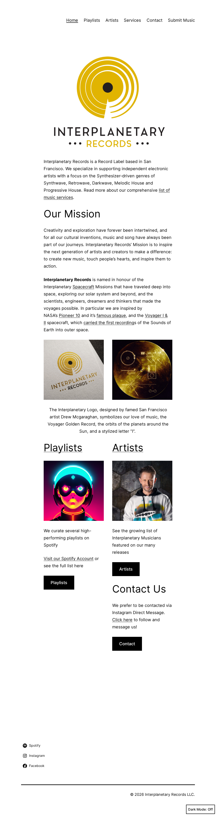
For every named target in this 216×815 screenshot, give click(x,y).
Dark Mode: (197, 809)
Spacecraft (83, 286)
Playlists (92, 20)
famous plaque (111, 315)
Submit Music (181, 20)
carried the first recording (109, 322)
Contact (154, 20)
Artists (111, 20)
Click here (122, 619)
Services (132, 20)
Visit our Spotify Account (68, 558)
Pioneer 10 (69, 315)
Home (72, 20)
